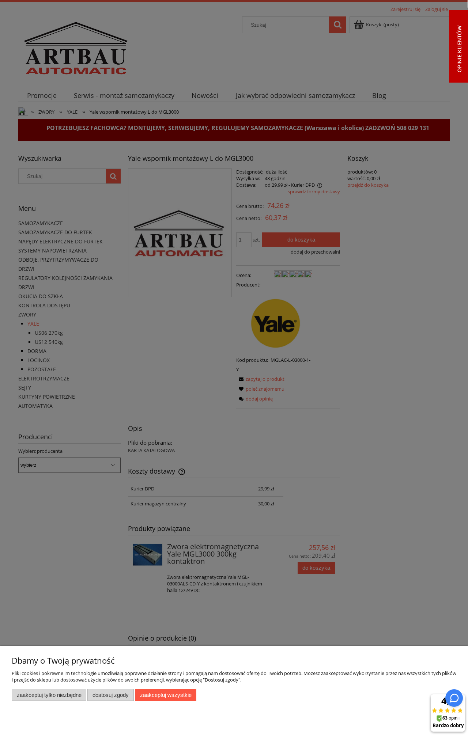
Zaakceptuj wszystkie (166, 695)
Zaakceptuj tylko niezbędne (49, 695)
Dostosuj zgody (111, 695)
